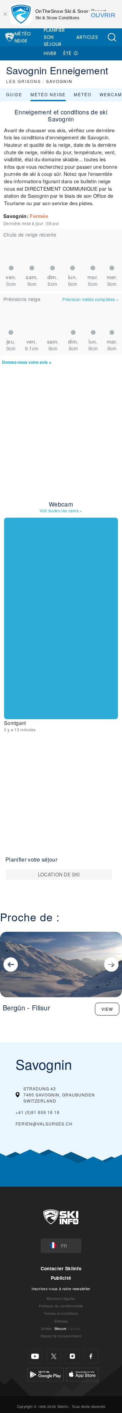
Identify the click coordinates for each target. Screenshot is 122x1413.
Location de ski (59, 874)
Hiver (50, 53)
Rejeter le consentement (61, 1335)
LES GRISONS (23, 81)
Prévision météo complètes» (90, 299)
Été (67, 53)
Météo (83, 94)
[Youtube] (35, 1356)
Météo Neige (23, 37)
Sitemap (61, 1321)
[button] (112, 37)
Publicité (61, 1278)
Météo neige (48, 94)
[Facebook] (91, 1356)
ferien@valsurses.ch (44, 1123)
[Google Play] (45, 1373)
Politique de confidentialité (61, 1305)
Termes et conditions (61, 1313)
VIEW (107, 1009)
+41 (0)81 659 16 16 (38, 1112)
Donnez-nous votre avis (25, 362)
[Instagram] (72, 1356)
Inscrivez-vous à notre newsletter (61, 1288)
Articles (87, 37)
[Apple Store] (82, 1373)
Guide (14, 94)
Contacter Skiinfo (61, 1268)
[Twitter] (53, 1356)
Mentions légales (61, 1298)
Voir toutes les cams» (61, 510)
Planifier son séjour (54, 37)
